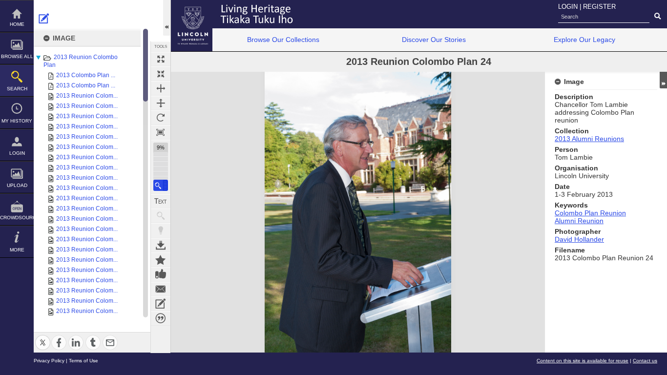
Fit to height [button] (160, 103)
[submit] (657, 16)
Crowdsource (17, 217)
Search (17, 88)
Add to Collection (160, 259)
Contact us (645, 360)
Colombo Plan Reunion (590, 213)
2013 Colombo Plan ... (85, 75)
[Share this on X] (42, 336)
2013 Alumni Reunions (589, 139)
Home (17, 24)
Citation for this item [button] (160, 318)
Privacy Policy (49, 360)
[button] (160, 185)
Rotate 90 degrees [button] (160, 117)
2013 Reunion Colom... (87, 95)
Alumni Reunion (579, 221)
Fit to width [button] (160, 88)
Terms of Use (83, 360)
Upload (17, 185)
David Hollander (579, 239)
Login (17, 153)
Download (160, 245)
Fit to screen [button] (160, 73)
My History (16, 121)
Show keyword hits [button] (160, 215)
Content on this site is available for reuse (582, 360)
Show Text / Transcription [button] (160, 201)
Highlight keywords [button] (160, 230)
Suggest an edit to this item (44, 18)
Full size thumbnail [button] (160, 59)
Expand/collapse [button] (663, 80)
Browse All (17, 56)
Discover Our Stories (434, 39)
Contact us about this (160, 289)
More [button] (17, 249)
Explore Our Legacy (584, 39)
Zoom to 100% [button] (160, 132)
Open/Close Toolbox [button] (166, 18)
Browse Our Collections (283, 39)
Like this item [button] (160, 274)
